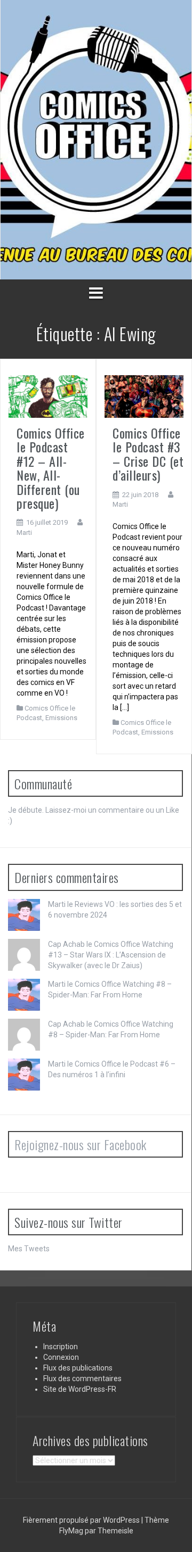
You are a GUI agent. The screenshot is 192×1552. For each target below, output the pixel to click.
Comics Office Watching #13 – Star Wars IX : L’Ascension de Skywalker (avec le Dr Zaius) (110, 955)
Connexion (61, 1357)
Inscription (60, 1346)
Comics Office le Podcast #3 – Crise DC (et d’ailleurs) (148, 453)
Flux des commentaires (82, 1378)
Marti (24, 532)
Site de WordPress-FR (79, 1389)
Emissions (61, 718)
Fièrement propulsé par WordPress (82, 1520)
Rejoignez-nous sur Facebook (80, 1144)
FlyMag (71, 1530)
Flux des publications (78, 1368)
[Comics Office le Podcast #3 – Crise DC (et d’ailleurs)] (144, 396)
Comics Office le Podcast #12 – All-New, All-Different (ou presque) (51, 468)
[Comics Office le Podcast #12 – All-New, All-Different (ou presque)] (48, 396)
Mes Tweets (29, 1248)
